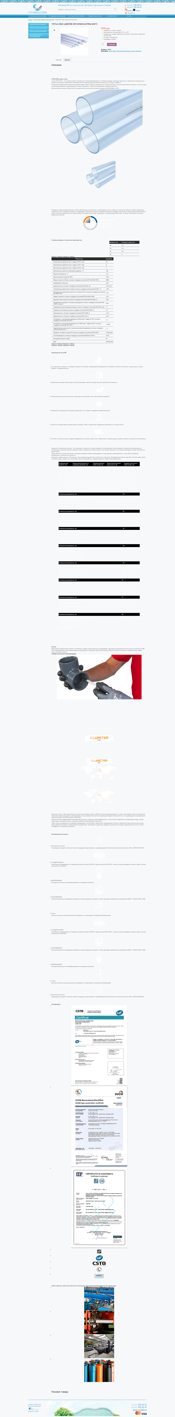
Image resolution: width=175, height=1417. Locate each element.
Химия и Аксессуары (95, 16)
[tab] (58, 59)
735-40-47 (134, 7)
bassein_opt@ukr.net (140, 1410)
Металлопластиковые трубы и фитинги (44, 19)
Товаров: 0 (131, 13)
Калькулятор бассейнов (76, 16)
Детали (67, 60)
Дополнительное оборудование (36, 35)
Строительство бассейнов (38, 16)
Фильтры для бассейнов (38, 28)
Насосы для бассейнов (38, 31)
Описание (59, 60)
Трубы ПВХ (112, 51)
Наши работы (112, 16)
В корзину (111, 44)
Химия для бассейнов (38, 24)
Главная (30, 19)
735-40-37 (134, 5)
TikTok (138, 10)
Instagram (130, 10)
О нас (129, 16)
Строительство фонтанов (57, 16)
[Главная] (29, 16)
